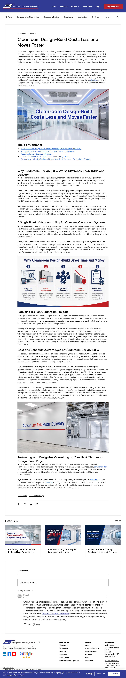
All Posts (8, 17)
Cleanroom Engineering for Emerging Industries (62, 551)
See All (118, 520)
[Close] (123, 674)
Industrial (63, 654)
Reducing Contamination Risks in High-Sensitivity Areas (21, 551)
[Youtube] (14, 654)
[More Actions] (107, 596)
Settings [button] (89, 674)
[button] (87, 6)
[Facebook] (9, 654)
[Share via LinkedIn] (31, 504)
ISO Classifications (92, 648)
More (106, 17)
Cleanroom (68, 17)
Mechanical (82, 17)
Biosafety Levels (91, 651)
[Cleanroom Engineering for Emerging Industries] (63, 535)
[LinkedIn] (4, 654)
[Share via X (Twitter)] (25, 504)
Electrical (96, 17)
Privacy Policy (19, 675)
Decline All (101, 674)
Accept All (114, 674)
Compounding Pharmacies (28, 17)
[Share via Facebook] (18, 504)
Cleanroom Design (51, 17)
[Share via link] (37, 504)
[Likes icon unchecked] (25, 624)
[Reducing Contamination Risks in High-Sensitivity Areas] (23, 535)
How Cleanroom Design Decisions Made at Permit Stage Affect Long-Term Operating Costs (101, 551)
